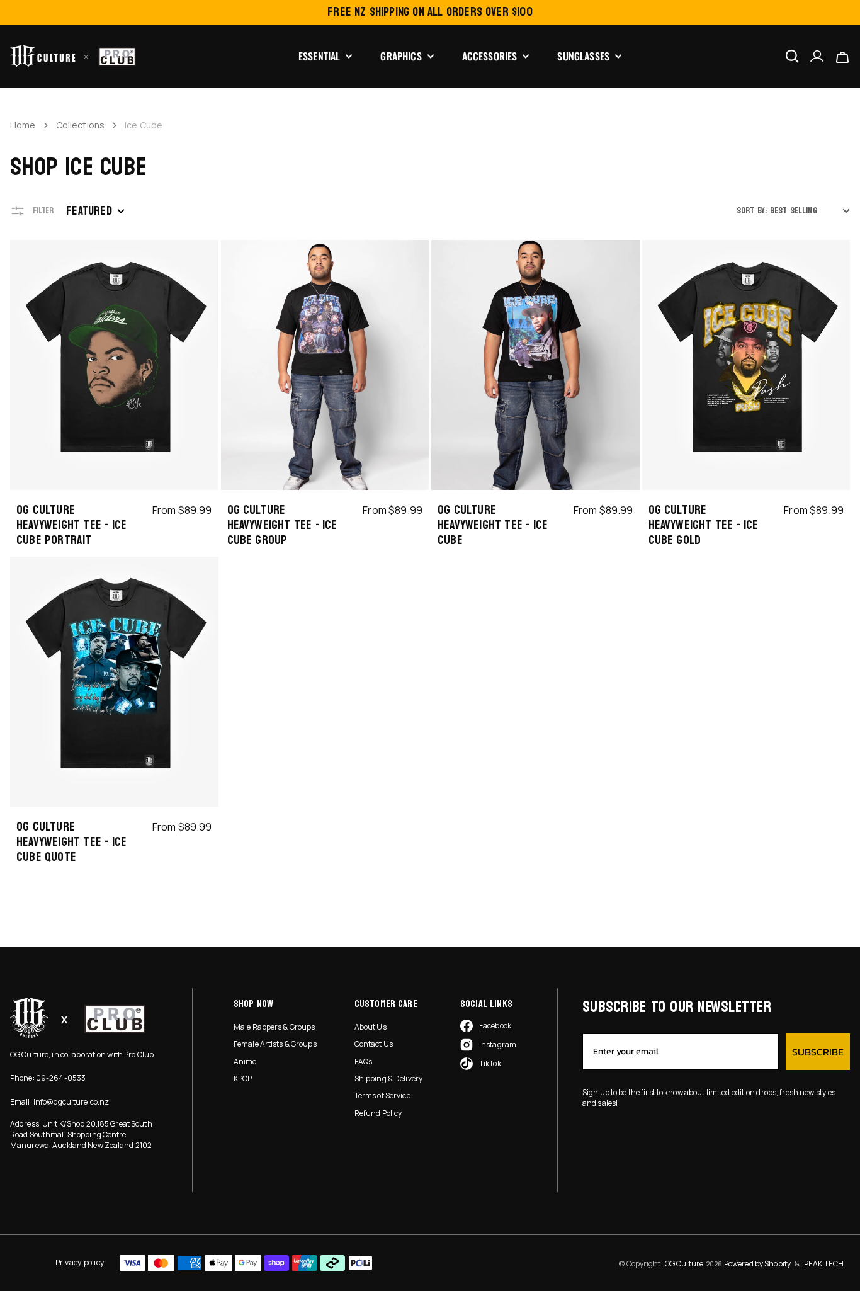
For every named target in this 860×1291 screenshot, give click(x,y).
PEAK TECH (824, 1263)
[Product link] (114, 397)
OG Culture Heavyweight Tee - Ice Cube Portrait (71, 525)
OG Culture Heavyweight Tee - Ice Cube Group (282, 525)
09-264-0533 (61, 1077)
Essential (319, 56)
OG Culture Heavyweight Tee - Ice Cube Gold (703, 525)
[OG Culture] (73, 56)
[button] (817, 56)
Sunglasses (583, 56)
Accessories (490, 56)
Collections (80, 125)
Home (23, 125)
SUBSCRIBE (818, 1051)
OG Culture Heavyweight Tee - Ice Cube (493, 525)
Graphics (400, 56)
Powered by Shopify (757, 1263)
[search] (792, 56)
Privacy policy (80, 1262)
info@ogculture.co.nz (71, 1101)
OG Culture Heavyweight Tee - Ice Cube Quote (71, 842)
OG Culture (684, 1263)
